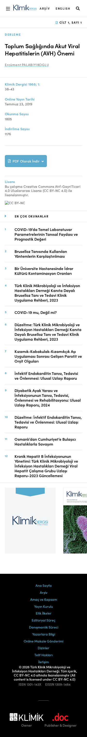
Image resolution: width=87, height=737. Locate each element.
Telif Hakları (43, 654)
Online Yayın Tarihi (20, 99)
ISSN (22, 684)
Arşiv (45, 8)
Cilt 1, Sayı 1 (70, 22)
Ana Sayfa (44, 585)
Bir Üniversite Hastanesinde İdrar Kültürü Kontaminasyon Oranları (43, 271)
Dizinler (43, 647)
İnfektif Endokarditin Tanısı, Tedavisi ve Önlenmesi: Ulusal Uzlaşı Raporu (46, 376)
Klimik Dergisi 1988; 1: (22, 84)
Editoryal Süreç (43, 620)
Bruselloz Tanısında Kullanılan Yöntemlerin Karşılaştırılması (40, 254)
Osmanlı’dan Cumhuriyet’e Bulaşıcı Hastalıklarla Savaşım (45, 441)
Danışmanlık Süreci (43, 627)
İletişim (43, 661)
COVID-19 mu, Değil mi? (35, 312)
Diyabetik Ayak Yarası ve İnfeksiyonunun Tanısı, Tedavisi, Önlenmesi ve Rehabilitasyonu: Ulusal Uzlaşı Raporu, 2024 (47, 397)
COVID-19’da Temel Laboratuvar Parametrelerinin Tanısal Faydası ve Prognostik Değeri (46, 234)
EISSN (49, 684)
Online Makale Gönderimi (43, 641)
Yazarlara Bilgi (43, 634)
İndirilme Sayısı (17, 129)
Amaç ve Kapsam (43, 599)
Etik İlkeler (43, 613)
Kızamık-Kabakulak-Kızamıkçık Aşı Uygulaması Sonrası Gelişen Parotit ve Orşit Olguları (48, 356)
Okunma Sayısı (17, 114)
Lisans (10, 182)
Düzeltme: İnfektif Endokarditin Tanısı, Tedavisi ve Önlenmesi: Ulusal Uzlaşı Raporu (48, 421)
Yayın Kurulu (43, 606)
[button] (78, 8)
